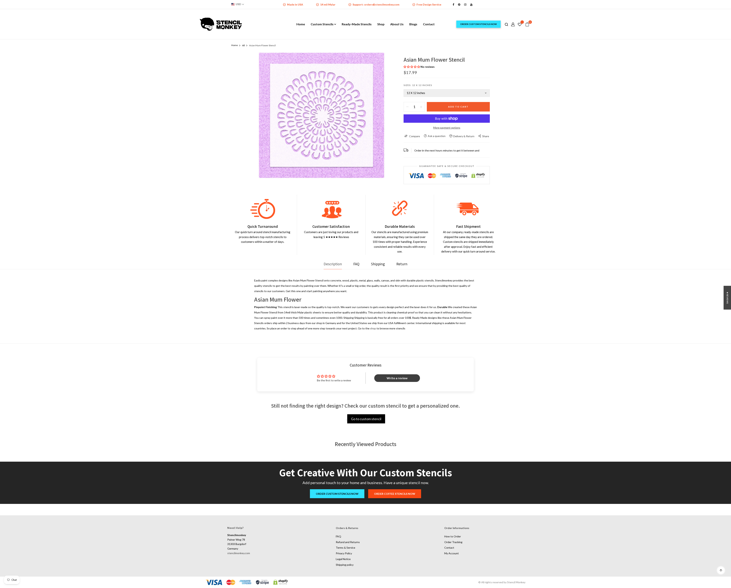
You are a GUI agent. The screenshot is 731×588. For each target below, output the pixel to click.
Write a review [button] (397, 378)
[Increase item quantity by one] (421, 106)
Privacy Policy (344, 553)
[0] (527, 24)
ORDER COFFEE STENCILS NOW (394, 493)
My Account (451, 553)
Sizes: (418, 85)
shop (373, 328)
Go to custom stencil (366, 419)
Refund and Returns (348, 542)
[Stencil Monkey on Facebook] (453, 4)
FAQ (338, 536)
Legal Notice (343, 559)
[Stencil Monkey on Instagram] (465, 4)
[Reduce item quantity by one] (407, 106)
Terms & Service (345, 547)
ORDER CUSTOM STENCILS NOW (478, 24)
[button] (412, 66)
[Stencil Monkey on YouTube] (471, 4)
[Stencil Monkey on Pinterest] (459, 4)
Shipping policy (345, 564)
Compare (414, 136)
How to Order (452, 536)
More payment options (446, 127)
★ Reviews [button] (727, 298)
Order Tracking (453, 542)
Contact (449, 547)
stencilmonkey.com (238, 553)
